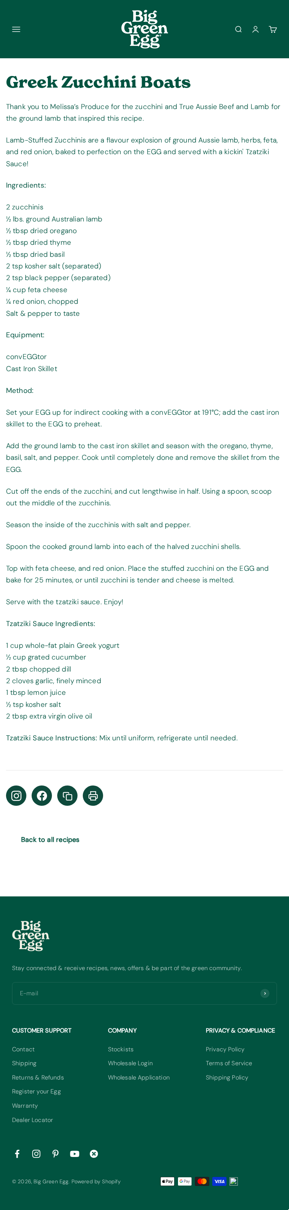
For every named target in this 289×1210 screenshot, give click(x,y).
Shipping (24, 1063)
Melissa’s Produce (79, 106)
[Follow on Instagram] (36, 1154)
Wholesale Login (130, 1063)
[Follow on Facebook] (17, 1154)
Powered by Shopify (96, 1181)
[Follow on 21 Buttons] (94, 1154)
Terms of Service (229, 1063)
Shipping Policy (227, 1077)
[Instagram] (16, 795)
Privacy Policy (225, 1049)
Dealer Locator (32, 1120)
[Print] (93, 795)
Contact (23, 1049)
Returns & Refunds (38, 1077)
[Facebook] (42, 795)
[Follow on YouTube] (75, 1154)
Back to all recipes (50, 839)
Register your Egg (36, 1091)
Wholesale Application (139, 1077)
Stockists (121, 1049)
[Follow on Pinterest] (55, 1154)
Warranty (25, 1106)
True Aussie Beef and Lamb (224, 106)
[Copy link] (67, 795)
